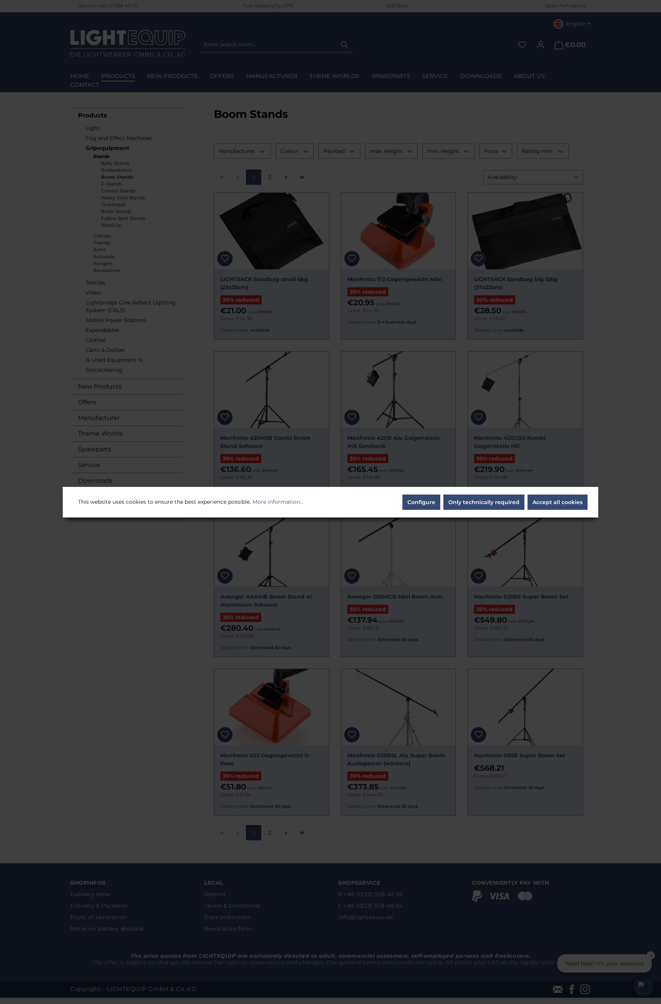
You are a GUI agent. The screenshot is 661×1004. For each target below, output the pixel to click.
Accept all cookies (557, 502)
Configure (421, 502)
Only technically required (483, 502)
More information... (277, 501)
